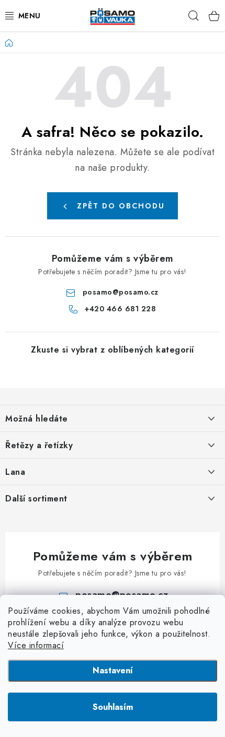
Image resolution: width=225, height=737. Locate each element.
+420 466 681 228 (120, 308)
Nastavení (113, 670)
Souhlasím (113, 707)
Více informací (36, 645)
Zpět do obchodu (121, 206)
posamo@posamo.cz (121, 292)
